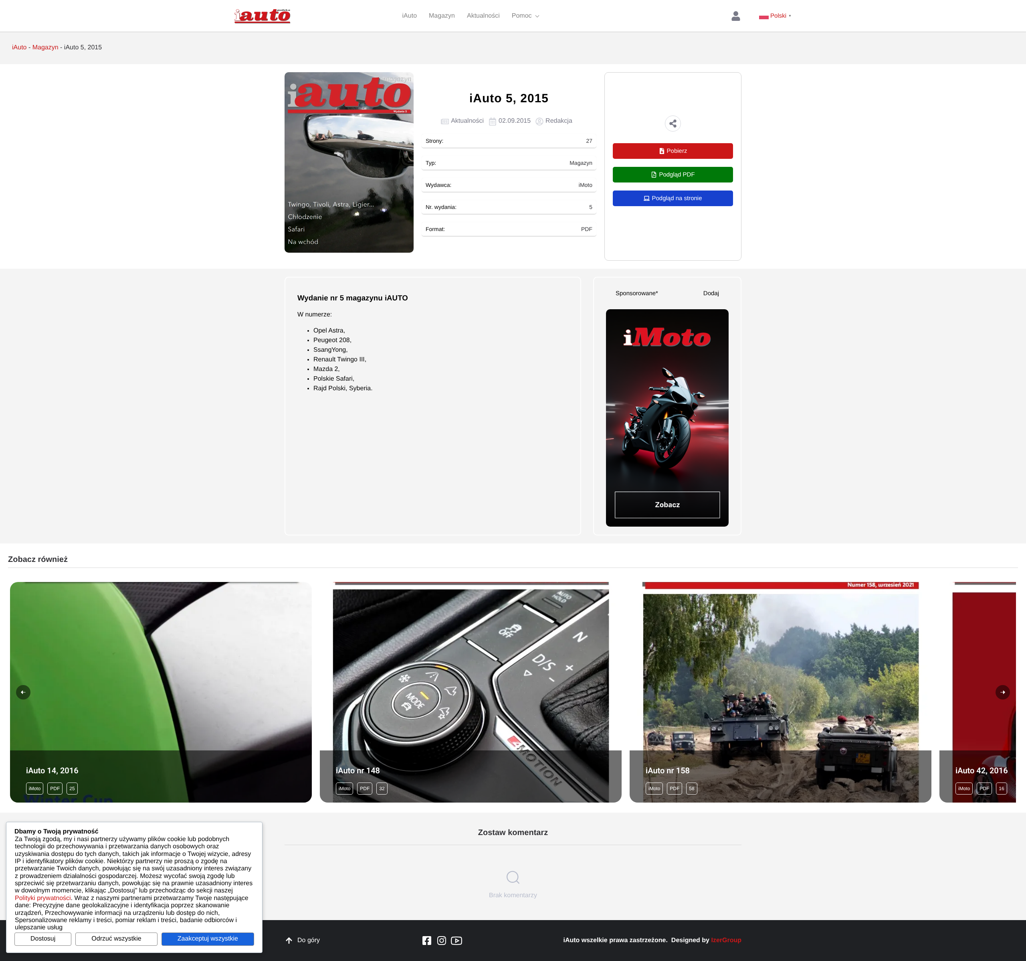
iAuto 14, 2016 (52, 770)
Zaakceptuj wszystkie (208, 938)
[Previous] (23, 692)
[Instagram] (441, 940)
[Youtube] (456, 940)
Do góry (308, 940)
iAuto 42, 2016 (981, 770)
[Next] (1003, 692)
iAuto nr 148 (358, 770)
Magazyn (45, 47)
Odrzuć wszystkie (116, 938)
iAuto (19, 47)
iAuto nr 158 (668, 770)
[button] (673, 124)
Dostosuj (42, 938)
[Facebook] (426, 940)
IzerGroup (726, 940)
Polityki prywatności (43, 898)
